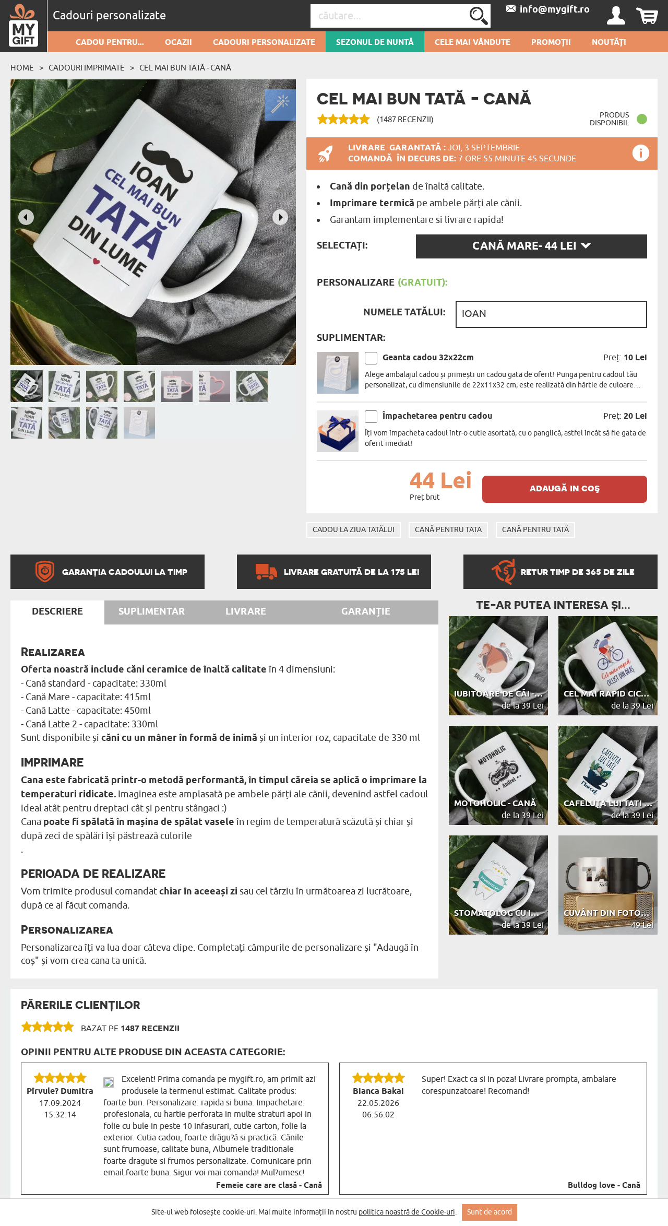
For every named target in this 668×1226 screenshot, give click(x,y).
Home (22, 68)
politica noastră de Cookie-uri (407, 1212)
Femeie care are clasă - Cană (269, 1186)
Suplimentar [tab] (151, 612)
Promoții (551, 43)
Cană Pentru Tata (448, 529)
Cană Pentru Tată (535, 529)
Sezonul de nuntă (375, 43)
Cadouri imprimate (87, 68)
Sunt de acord (489, 1212)
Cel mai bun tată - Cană (185, 68)
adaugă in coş (565, 488)
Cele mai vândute (472, 43)
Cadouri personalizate (264, 43)
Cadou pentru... (110, 43)
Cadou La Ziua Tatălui (354, 529)
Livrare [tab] (245, 612)
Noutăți (609, 43)
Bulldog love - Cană (604, 1186)
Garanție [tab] (365, 612)
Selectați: (342, 246)
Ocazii (178, 43)
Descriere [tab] (57, 612)
